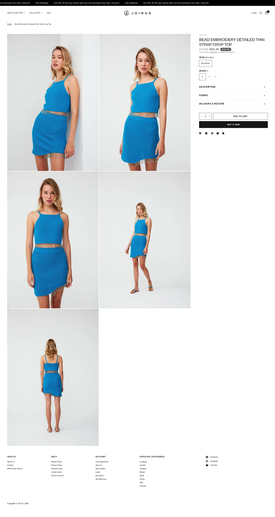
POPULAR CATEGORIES (152, 457)
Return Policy (56, 462)
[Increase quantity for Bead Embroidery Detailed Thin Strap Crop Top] (209, 116)
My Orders (100, 476)
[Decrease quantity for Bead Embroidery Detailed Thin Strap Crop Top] (201, 116)
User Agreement (102, 462)
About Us (10, 462)
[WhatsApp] (218, 133)
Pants (142, 476)
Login (98, 472)
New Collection (15, 13)
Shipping (213, 52)
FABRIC (203, 95)
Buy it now (233, 124)
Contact (10, 465)
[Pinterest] (213, 133)
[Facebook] (201, 133)
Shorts (142, 479)
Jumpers (143, 469)
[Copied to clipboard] (223, 133)
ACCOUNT (101, 457)
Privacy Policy (56, 465)
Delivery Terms (57, 469)
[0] (266, 13)
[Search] (261, 13)
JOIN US (11, 457)
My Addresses (101, 479)
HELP (54, 457)
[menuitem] (17, 13)
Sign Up (99, 465)
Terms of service (57, 476)
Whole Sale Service (14, 469)
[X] (207, 133)
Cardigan (143, 462)
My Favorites (100, 469)
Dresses (143, 486)
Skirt (141, 483)
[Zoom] (92, 40)
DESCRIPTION (207, 87)
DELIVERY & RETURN (211, 104)
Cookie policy (56, 472)
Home (9, 24)
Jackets (143, 465)
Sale (49, 13)
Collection (34, 13)
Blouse (142, 472)
